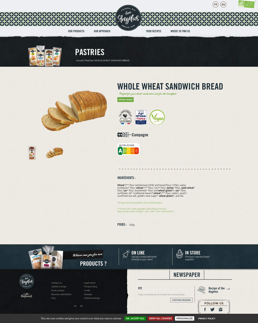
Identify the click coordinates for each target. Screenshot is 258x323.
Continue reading (181, 300)
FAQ (53, 298)
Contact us (56, 283)
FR (75, 306)
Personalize (184, 318)
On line (138, 252)
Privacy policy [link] (206, 318)
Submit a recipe (58, 286)
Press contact (57, 290)
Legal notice (90, 283)
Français (216, 4)
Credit (87, 290)
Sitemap (88, 294)
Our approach (102, 31)
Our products (76, 31)
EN (81, 306)
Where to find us (180, 31)
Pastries (89, 60)
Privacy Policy (90, 286)
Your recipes (153, 31)
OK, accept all (135, 318)
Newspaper (186, 274)
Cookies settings (92, 298)
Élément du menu (128, 28)
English (223, 4)
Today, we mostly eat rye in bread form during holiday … (162, 294)
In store (193, 252)
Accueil (79, 60)
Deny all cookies (160, 318)
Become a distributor (61, 294)
